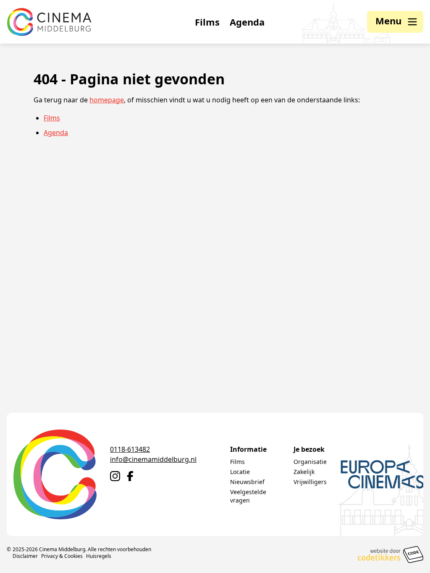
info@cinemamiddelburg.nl (153, 459)
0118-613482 (130, 449)
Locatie (240, 472)
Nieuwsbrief (247, 482)
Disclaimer (25, 556)
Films (207, 22)
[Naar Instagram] (115, 476)
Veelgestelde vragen (248, 496)
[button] (395, 22)
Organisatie (310, 462)
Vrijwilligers (310, 482)
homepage (106, 99)
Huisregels (98, 556)
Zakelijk (304, 472)
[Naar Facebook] (130, 476)
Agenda (247, 22)
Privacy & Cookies (62, 556)
